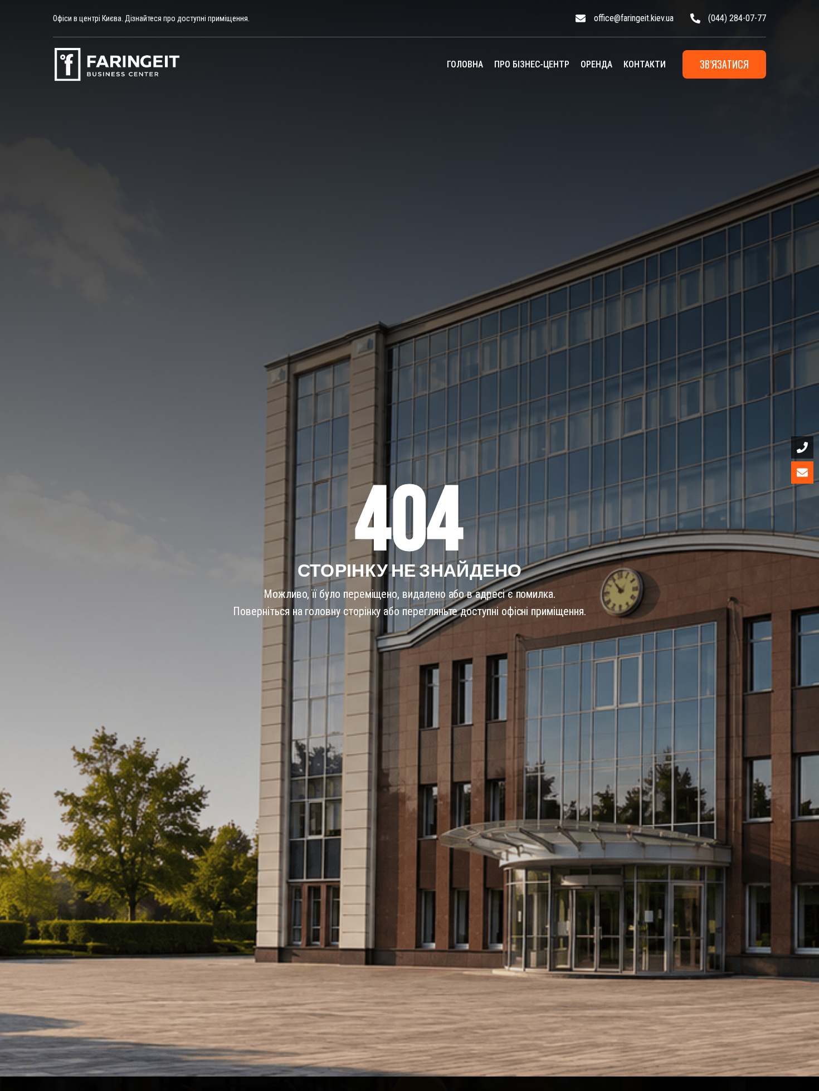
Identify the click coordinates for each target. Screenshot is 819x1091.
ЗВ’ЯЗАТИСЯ (724, 64)
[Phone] (802, 447)
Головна (465, 64)
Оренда (596, 64)
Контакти (644, 64)
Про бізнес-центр (531, 64)
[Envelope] (802, 472)
